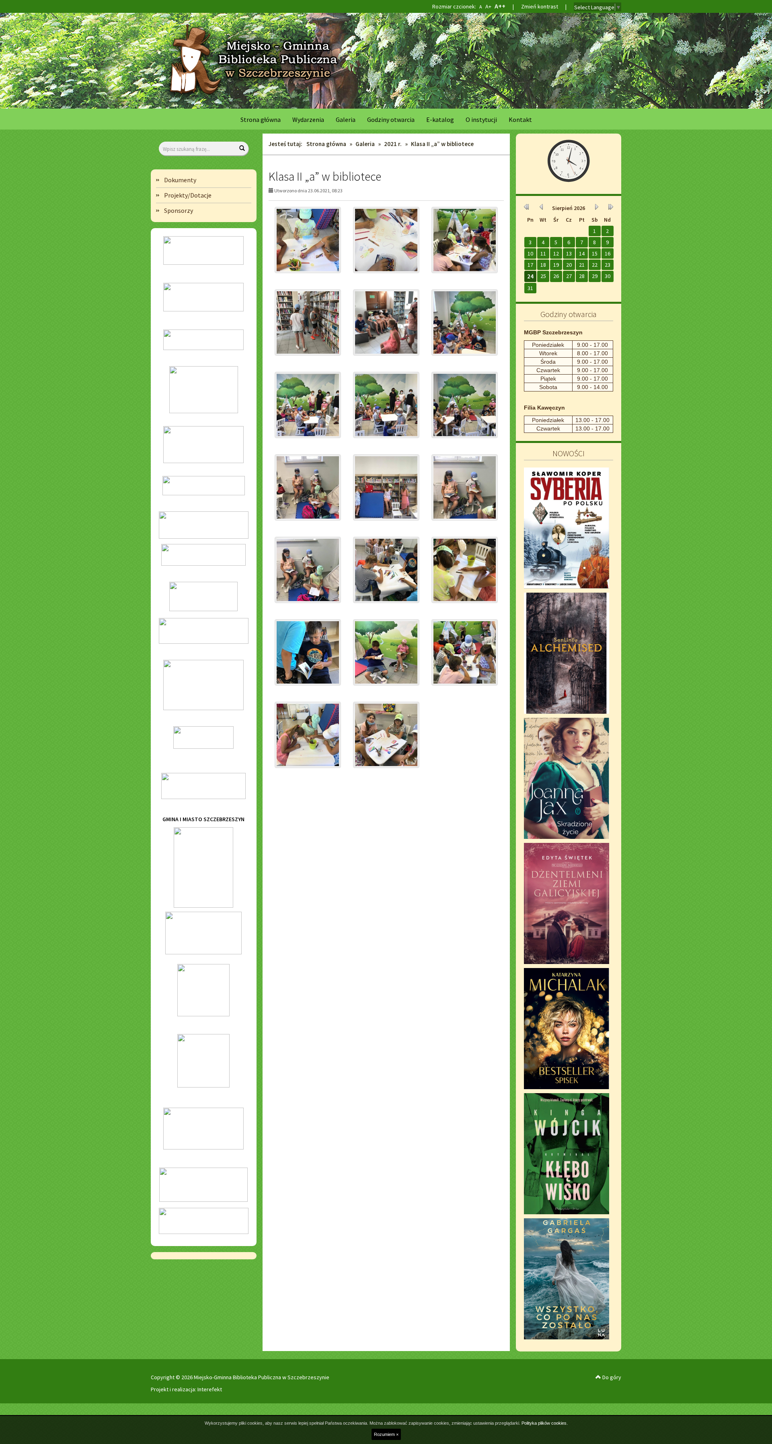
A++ (499, 6)
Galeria (345, 119)
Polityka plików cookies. (545, 1423)
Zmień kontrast (539, 6)
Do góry (611, 1377)
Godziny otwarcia (391, 119)
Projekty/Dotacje (187, 195)
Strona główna (260, 119)
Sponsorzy (178, 210)
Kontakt (520, 119)
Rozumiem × (386, 1434)
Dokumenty (180, 180)
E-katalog (440, 119)
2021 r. (393, 144)
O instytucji (481, 119)
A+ (488, 6)
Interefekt (209, 1389)
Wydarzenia (308, 119)
